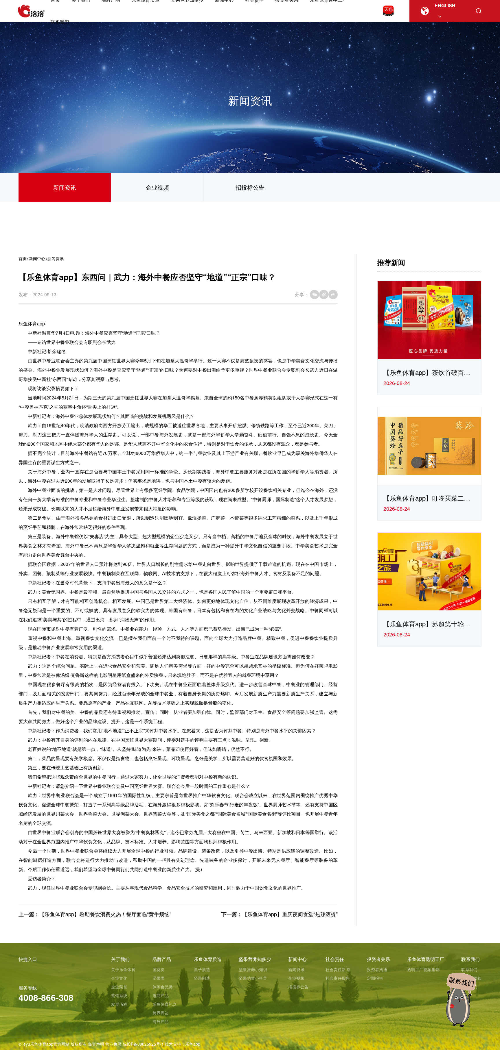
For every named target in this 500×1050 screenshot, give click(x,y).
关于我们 (120, 959)
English (445, 5)
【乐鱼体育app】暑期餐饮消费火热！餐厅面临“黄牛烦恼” (105, 914)
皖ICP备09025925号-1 (143, 1044)
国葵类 (158, 969)
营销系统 (119, 995)
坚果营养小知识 (253, 969)
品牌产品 (161, 959)
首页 (23, 258)
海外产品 (160, 1021)
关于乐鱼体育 (123, 969)
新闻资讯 (64, 187)
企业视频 (157, 187)
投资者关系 (378, 959)
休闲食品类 (162, 987)
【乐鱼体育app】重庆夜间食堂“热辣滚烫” (290, 914)
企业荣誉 (119, 987)
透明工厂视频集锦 (423, 969)
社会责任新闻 (338, 969)
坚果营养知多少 (255, 959)
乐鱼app (192, 1044)
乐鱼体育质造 (208, 959)
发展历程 (119, 1004)
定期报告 (375, 978)
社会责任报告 (338, 978)
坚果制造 (202, 978)
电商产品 (160, 995)
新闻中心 (37, 258)
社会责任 (335, 959)
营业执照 (113, 1044)
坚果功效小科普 (253, 978)
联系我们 (60, 21)
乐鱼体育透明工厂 (425, 959)
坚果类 (158, 978)
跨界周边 (160, 1013)
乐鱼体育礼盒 (164, 1004)
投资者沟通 (377, 969)
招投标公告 (250, 187)
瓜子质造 (202, 969)
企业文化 (119, 978)
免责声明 (96, 1044)
